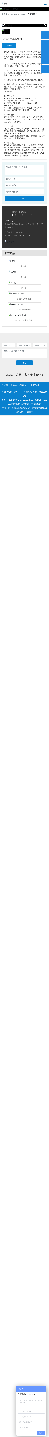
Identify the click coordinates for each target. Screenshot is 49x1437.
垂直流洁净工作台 (24, 299)
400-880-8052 (22, 215)
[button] (44, 26)
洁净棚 (24, 266)
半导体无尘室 (34, 385)
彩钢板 (23, 14)
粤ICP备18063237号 (10, 392)
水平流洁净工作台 (24, 310)
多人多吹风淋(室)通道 (23, 320)
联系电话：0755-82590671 (16, 232)
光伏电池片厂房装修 (18, 385)
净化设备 (13, 14)
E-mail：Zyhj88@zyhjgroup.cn (17, 235)
